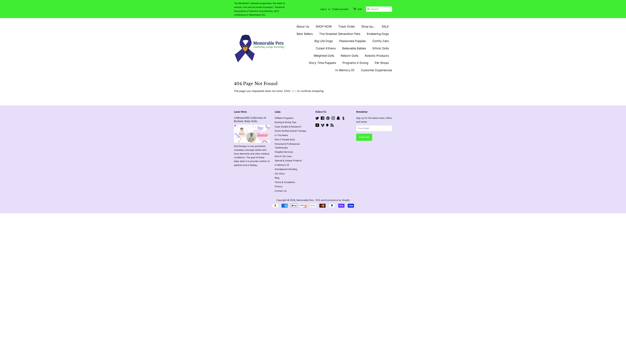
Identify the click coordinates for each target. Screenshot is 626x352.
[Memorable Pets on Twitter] (317, 118)
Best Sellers (305, 34)
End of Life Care (283, 156)
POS (318, 200)
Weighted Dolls (324, 55)
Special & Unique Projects (288, 160)
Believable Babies (354, 48)
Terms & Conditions (285, 182)
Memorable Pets (305, 200)
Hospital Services (284, 152)
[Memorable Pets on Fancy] (327, 126)
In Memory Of (344, 70)
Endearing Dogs (378, 34)
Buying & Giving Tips (285, 122)
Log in (323, 9)
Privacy (279, 186)
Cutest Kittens (326, 48)
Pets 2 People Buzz (285, 139)
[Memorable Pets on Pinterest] (328, 118)
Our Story (280, 173)
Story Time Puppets (322, 63)
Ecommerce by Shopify (337, 200)
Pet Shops (382, 63)
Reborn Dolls (349, 55)
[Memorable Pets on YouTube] (317, 126)
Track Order (346, 26)
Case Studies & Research (288, 126)
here (293, 91)
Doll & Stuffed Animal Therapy (290, 131)
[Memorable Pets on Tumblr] (343, 118)
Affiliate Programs (284, 118)
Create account (340, 9)
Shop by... (368, 26)
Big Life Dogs (323, 41)
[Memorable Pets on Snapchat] (338, 118)
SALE (385, 26)
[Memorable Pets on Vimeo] (322, 126)
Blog (277, 177)
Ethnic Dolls (381, 48)
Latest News (240, 111)
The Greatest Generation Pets (339, 34)
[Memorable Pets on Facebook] (322, 118)
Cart (360, 9)
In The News (281, 135)
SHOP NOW (324, 26)
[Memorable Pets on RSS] (332, 126)
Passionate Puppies (352, 41)
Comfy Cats (380, 41)
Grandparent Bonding (286, 169)
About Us (302, 26)
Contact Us (281, 191)
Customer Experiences (376, 70)
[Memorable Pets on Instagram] (333, 118)
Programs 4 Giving (355, 63)
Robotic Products (377, 55)
